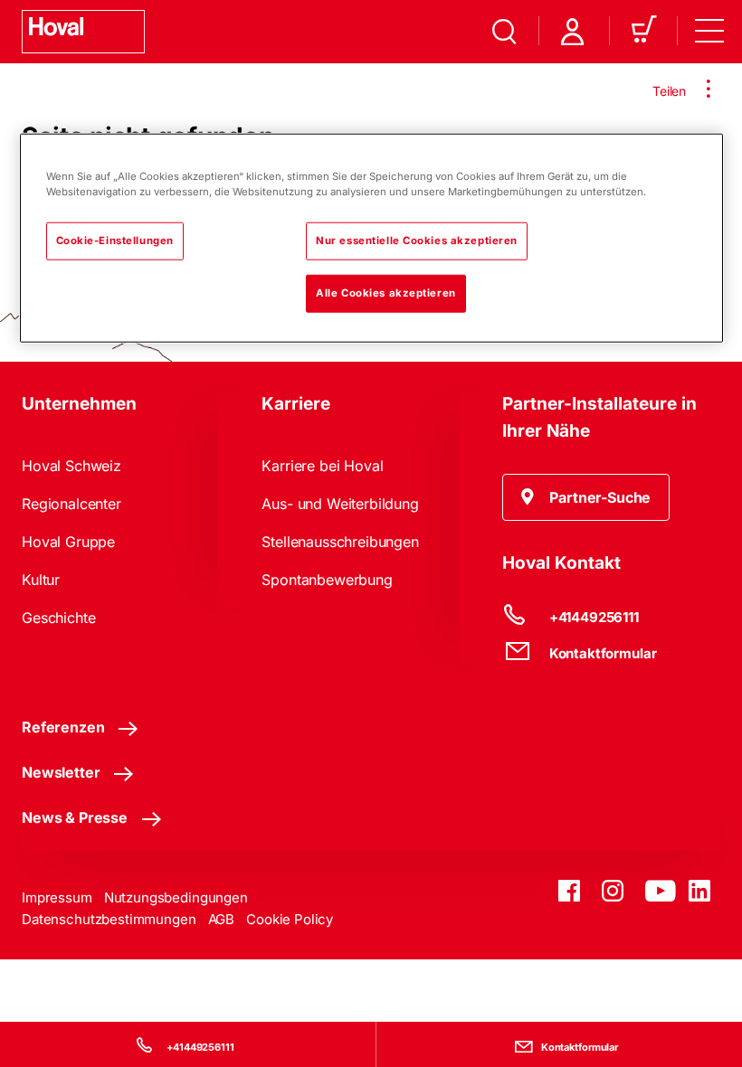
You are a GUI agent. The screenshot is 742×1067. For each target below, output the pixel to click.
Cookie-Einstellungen (115, 240)
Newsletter (61, 772)
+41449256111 (200, 1047)
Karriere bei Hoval (322, 466)
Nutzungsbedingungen (176, 897)
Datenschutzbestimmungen (109, 919)
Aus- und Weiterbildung (340, 504)
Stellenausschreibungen (340, 542)
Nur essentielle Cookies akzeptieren (417, 240)
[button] (586, 497)
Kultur (41, 580)
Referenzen (63, 727)
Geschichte (58, 618)
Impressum (57, 897)
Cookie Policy (289, 919)
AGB (221, 919)
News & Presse (75, 817)
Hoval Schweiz (71, 466)
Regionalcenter (71, 504)
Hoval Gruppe (68, 542)
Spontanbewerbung (327, 580)
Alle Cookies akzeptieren (386, 293)
